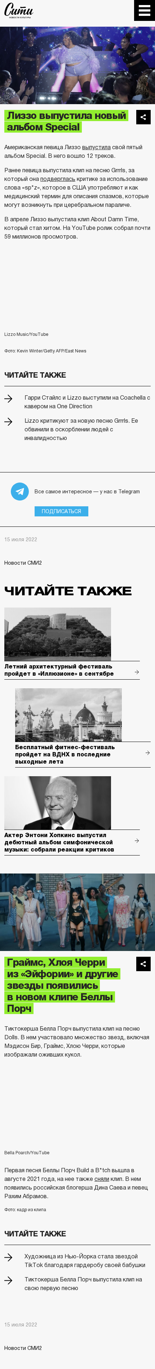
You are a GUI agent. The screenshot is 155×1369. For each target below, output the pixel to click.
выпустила (96, 147)
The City (19, 10)
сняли (101, 1179)
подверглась (57, 179)
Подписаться (61, 511)
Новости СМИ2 (23, 563)
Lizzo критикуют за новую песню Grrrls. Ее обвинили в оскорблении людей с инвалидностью (81, 429)
